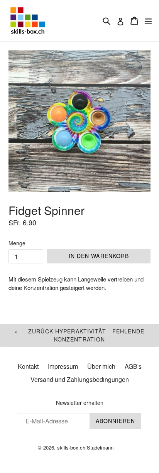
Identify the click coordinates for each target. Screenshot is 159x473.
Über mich (101, 366)
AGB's (133, 366)
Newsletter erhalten (79, 403)
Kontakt (28, 366)
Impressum (63, 366)
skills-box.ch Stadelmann (85, 447)
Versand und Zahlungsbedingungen (79, 379)
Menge (16, 243)
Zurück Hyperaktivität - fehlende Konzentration (85, 335)
